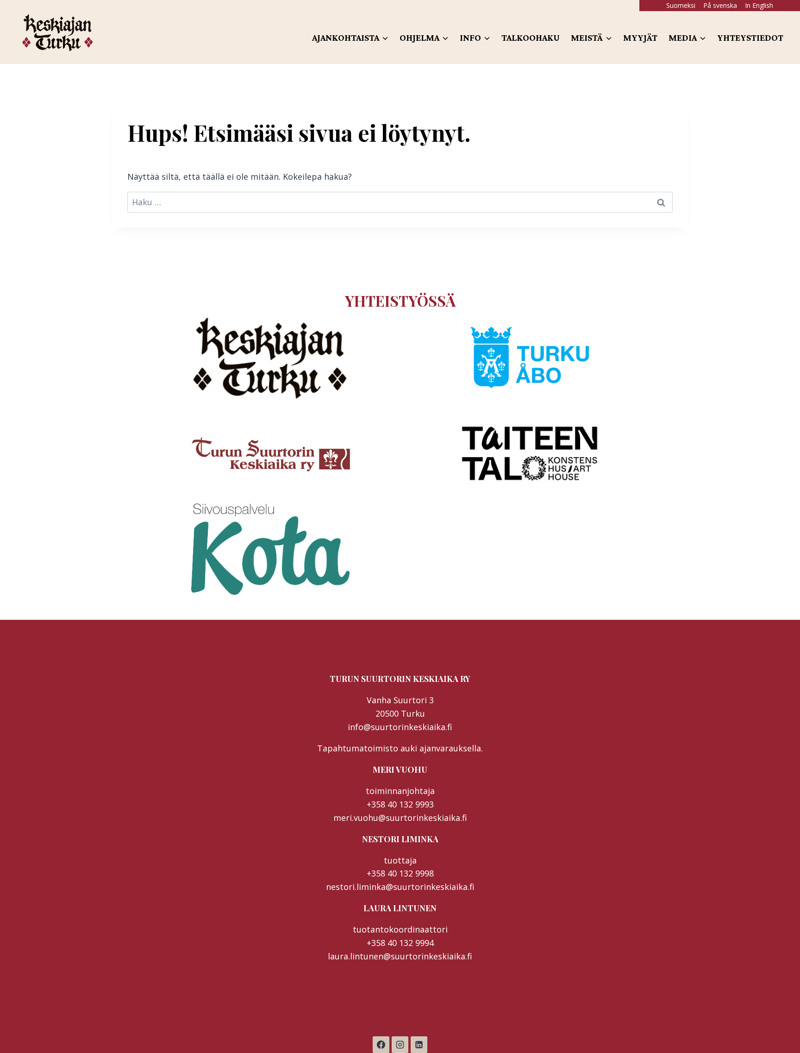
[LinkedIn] (419, 1044)
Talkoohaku (530, 37)
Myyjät (640, 37)
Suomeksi (680, 5)
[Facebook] (381, 1044)
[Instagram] (400, 1044)
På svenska (720, 5)
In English (759, 5)
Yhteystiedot (750, 37)
